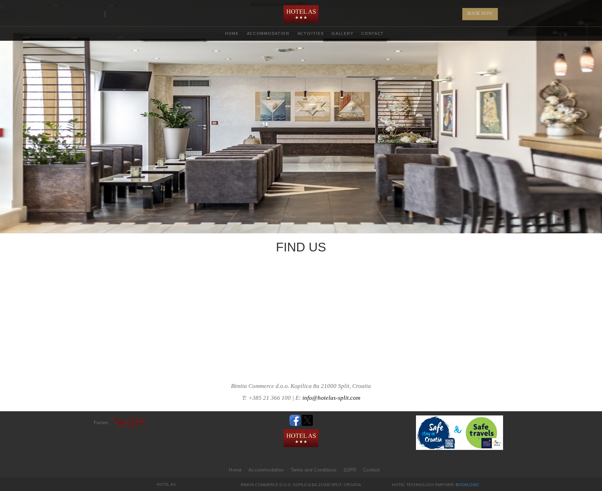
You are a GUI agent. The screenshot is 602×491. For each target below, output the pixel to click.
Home (235, 470)
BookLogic (467, 484)
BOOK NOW (480, 13)
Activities (311, 33)
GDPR (350, 470)
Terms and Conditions (314, 470)
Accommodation (268, 33)
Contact (372, 33)
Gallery (342, 33)
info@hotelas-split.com (331, 398)
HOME (232, 33)
